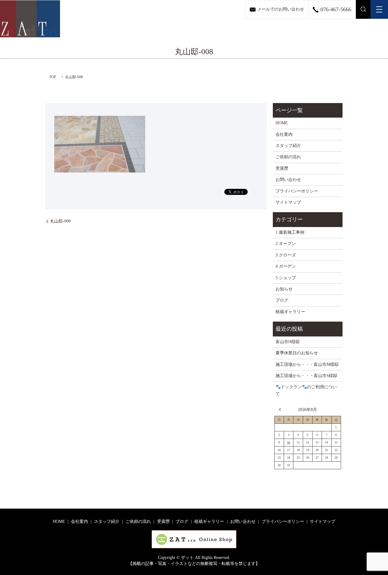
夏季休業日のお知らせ (297, 353)
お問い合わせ (288, 179)
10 (288, 442)
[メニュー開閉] (379, 9)
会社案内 (284, 134)
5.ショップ (286, 278)
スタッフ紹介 (288, 145)
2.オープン (286, 243)
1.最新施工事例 (290, 232)
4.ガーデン (286, 266)
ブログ (282, 300)
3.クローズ (286, 255)
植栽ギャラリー (290, 311)
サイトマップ (288, 202)
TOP (52, 77)
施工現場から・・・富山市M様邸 (307, 364)
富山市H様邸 (288, 341)
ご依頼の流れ (288, 157)
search (363, 9)
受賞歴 (282, 168)
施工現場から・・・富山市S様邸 (306, 375)
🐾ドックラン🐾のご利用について (306, 390)
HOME (282, 123)
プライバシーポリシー (297, 191)
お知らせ (284, 289)
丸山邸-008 (60, 221)
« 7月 (281, 409)
